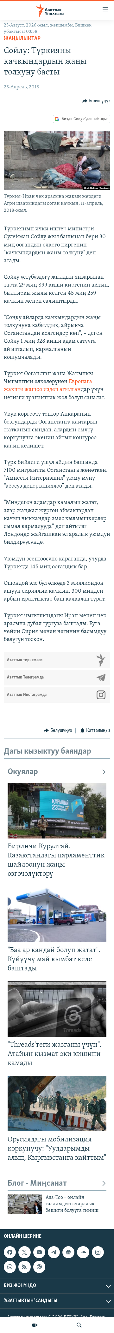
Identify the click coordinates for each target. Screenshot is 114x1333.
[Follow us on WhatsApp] (10, 1267)
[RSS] (24, 1267)
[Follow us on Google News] (68, 1253)
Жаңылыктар (22, 39)
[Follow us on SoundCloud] (83, 1253)
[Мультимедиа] (34, 1325)
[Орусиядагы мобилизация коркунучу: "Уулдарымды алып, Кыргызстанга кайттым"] (57, 1103)
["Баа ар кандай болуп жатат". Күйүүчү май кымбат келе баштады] (57, 914)
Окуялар (23, 772)
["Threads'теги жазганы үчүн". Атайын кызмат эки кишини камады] (57, 1009)
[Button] (96, 101)
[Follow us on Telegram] (54, 1253)
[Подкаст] (39, 1267)
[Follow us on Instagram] (98, 1253)
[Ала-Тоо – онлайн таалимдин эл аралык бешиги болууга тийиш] (25, 1204)
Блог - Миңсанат (37, 1183)
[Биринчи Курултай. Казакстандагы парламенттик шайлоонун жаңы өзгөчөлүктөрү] (57, 810)
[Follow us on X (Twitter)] (24, 1253)
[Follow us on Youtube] (39, 1253)
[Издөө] (79, 1325)
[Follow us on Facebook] (10, 1253)
